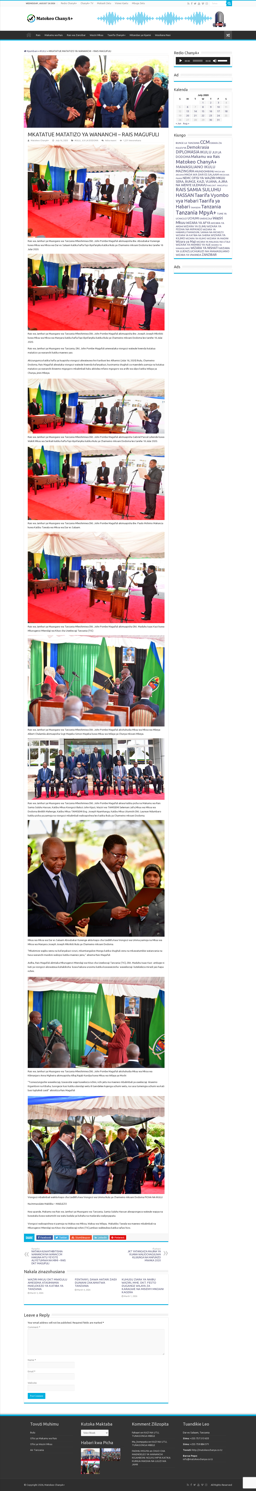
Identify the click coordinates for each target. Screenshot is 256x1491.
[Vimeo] (202, 3)
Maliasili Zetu (104, 3)
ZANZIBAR (209, 254)
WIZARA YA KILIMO (196, 238)
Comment (34, 1327)
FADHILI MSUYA (140, 1451)
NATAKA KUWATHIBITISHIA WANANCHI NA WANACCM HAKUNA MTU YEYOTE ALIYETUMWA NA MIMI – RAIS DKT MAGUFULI (48, 1256)
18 (226, 111)
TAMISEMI (196, 207)
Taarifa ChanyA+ (116, 35)
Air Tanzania (37, 1450)
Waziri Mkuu (96, 35)
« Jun (178, 123)
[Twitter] (195, 3)
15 (203, 111)
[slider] (223, 60)
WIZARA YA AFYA (198, 222)
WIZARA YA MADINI (217, 238)
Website (32, 1382)
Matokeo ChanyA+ (40, 140)
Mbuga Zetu (138, 3)
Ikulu (32, 1432)
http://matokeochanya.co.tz (207, 1450)
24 (218, 115)
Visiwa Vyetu (121, 3)
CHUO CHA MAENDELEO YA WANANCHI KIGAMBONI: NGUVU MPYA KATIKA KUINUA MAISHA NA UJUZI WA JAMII (151, 1458)
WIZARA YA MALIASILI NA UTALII (213, 242)
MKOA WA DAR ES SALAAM (201, 174)
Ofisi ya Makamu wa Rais (43, 1438)
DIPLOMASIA (187, 152)
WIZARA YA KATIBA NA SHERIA (193, 235)
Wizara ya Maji (186, 241)
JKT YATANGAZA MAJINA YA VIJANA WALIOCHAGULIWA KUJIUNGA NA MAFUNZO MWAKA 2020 (144, 1255)
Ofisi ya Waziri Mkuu (41, 1444)
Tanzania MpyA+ (196, 212)
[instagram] (206, 3)
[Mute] (215, 61)
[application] (203, 61)
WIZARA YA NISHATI (205, 248)
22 (203, 115)
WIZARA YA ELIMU (194, 226)
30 (210, 120)
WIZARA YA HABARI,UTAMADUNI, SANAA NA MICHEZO (200, 230)
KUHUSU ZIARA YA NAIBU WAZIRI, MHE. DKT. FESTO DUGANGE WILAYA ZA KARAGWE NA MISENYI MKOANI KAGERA (143, 1286)
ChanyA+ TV (87, 3)
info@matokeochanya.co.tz (198, 1459)
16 (210, 111)
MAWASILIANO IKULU (195, 167)
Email (31, 1371)
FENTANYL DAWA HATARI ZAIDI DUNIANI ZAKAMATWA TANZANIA (96, 1282)
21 (195, 115)
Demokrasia (198, 147)
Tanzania (211, 206)
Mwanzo (29, 35)
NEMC (187, 178)
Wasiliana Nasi (163, 35)
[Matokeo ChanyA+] (50, 17)
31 (218, 120)
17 (218, 111)
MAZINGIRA (185, 171)
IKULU (43, 51)
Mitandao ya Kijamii (140, 35)
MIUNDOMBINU (204, 171)
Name (32, 1360)
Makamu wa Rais (54, 35)
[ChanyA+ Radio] (161, 18)
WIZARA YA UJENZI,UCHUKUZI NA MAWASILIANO (203, 249)
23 (210, 115)
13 (187, 111)
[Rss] (188, 3)
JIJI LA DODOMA (90, 140)
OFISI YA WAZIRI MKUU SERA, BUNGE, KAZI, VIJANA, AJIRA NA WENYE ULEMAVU (202, 181)
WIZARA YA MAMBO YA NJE (193, 244)
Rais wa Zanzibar (76, 35)
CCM (205, 142)
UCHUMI (193, 218)
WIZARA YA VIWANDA (188, 254)
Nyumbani (32, 51)
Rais (38, 35)
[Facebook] (192, 3)
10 (218, 107)
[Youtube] (199, 3)
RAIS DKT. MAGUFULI (217, 185)
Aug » (186, 123)
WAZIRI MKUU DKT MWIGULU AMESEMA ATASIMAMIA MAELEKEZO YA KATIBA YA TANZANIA (47, 1284)
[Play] (181, 61)
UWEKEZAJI (206, 218)
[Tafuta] (229, 3)
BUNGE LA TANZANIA (188, 143)
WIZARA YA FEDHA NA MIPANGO (198, 228)
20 (187, 115)
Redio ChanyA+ (69, 3)
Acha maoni (110, 140)
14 (195, 111)
